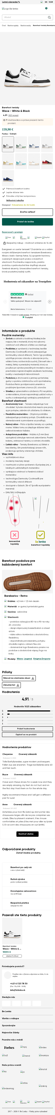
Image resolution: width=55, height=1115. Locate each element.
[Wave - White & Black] (8, 144)
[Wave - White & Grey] (47, 144)
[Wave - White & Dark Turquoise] (21, 161)
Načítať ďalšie (26, 834)
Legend (28, 659)
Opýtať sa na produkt (26, 735)
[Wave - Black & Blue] (8, 178)
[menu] (51, 9)
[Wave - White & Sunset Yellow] (8, 161)
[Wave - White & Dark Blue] (34, 144)
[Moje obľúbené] (33, 9)
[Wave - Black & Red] (47, 161)
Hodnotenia (11, 692)
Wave (20, 659)
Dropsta (46, 659)
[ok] (49, 17)
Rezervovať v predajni (12, 232)
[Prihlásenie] (39, 9)
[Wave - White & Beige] (34, 161)
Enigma (37, 659)
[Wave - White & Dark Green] (21, 144)
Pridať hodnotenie (26, 729)
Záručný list (9, 685)
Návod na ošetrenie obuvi (16, 678)
